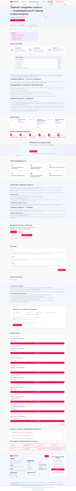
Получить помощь (33, 151)
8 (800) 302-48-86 (50, 2)
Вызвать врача (17, 20)
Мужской (29, 314)
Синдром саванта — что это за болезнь (18, 34)
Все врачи (62, 424)
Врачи (29, 462)
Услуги (12, 4)
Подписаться (58, 469)
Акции (40, 462)
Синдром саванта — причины (16, 37)
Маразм (12, 448)
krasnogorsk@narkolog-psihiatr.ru (20, 470)
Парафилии (55, 445)
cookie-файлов (52, 487)
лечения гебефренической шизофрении (21, 301)
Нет (40, 314)
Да (37, 314)
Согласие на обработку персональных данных (43, 465)
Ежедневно (15, 319)
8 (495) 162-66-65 (50, 1)
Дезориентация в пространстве (44, 448)
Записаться (37, 343)
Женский (33, 314)
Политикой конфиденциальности (38, 153)
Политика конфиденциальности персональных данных (43, 468)
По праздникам (30, 319)
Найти (47, 456)
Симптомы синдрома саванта (16, 38)
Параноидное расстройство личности (30, 445)
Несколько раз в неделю (22, 319)
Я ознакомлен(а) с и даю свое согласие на (43, 153)
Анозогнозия (41, 445)
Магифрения (13, 445)
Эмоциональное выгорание (58, 448)
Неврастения (27, 448)
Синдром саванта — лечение (16, 39)
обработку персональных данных (51, 153)
